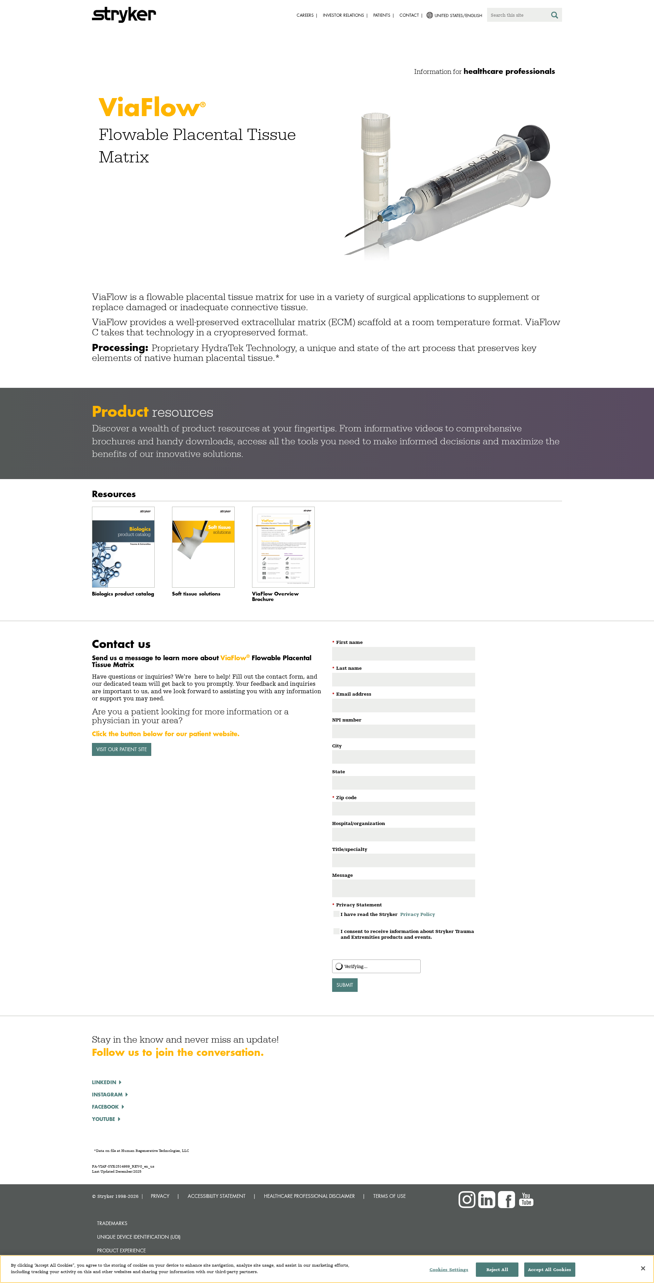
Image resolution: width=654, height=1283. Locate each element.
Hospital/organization (358, 823)
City (337, 745)
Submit (345, 985)
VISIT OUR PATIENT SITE (121, 749)
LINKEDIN (104, 1082)
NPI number (346, 720)
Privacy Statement (357, 904)
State (338, 771)
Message (342, 875)
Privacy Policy (417, 914)
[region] (327, 1269)
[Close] (643, 1268)
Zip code (344, 797)
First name (347, 642)
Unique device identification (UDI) (139, 1237)
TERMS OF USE (389, 1196)
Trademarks (112, 1223)
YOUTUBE (103, 1118)
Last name (347, 668)
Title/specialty (349, 849)
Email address (351, 694)
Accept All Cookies (549, 1269)
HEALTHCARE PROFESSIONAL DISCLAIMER (309, 1196)
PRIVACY (160, 1196)
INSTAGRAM (107, 1094)
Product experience (121, 1250)
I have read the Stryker (388, 914)
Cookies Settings (449, 1269)
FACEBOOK (105, 1106)
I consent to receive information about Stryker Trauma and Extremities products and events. (407, 934)
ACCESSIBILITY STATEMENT (217, 1196)
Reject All (497, 1269)
